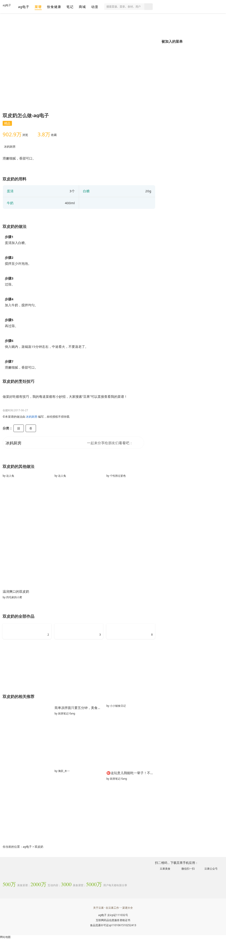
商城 (82, 6)
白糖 (86, 191)
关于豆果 (98, 908)
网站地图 (5, 937)
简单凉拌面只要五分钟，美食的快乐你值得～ (79, 707)
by (8, 476)
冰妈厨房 (9, 147)
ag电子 (7, 5)
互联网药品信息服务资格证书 (113, 920)
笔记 (69, 6)
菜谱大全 (127, 908)
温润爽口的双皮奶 (16, 591)
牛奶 (10, 203)
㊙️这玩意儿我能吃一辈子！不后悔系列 (130, 773)
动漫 (94, 6)
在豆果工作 (112, 908)
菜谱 (38, 6)
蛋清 (10, 191)
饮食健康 (54, 6)
